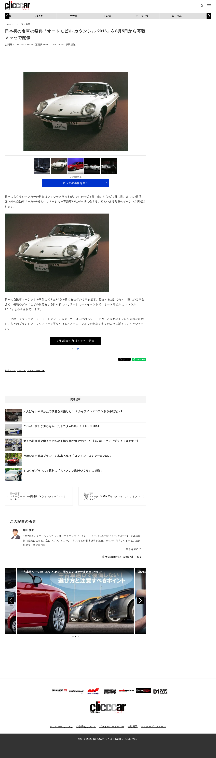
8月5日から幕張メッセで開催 (75, 341)
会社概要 (133, 726)
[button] (209, 16)
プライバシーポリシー (111, 726)
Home (108, 16)
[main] (57, 252)
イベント (21, 370)
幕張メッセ (10, 370)
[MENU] (209, 6)
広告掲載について (86, 726)
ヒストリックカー (36, 370)
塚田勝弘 (71, 45)
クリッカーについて (61, 726)
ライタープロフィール (153, 726)
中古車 (73, 16)
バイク (39, 16)
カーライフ (142, 16)
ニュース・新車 (22, 24)
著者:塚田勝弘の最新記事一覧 (121, 557)
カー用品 (177, 16)
